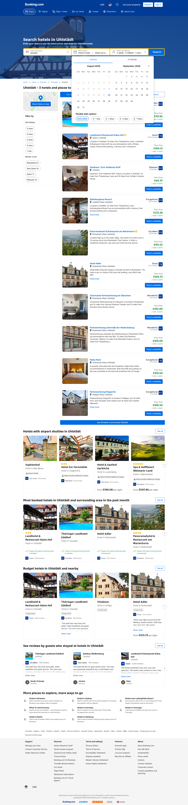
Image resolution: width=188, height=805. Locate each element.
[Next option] (164, 464)
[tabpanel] (113, 93)
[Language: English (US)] (110, 5)
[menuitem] (29, 11)
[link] (40, 128)
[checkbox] (109, 76)
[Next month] (149, 66)
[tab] (93, 59)
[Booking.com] (34, 4)
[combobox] (47, 53)
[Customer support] (117, 5)
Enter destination (36, 51)
